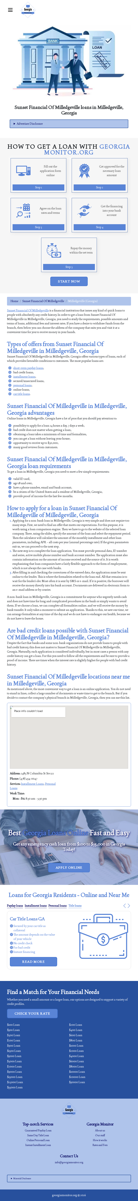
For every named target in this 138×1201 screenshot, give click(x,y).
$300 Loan (13, 1030)
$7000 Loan (14, 1066)
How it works (100, 1140)
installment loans (24, 377)
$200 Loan (75, 1025)
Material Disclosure (22, 1178)
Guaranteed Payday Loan (38, 1130)
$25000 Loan (15, 1082)
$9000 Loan (14, 1072)
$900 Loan (13, 1046)
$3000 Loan (14, 1056)
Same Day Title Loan (38, 1135)
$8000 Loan (76, 1066)
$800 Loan (75, 1040)
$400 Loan (75, 1030)
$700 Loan (13, 1040)
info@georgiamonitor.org (69, 1162)
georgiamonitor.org (64, 1195)
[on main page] (28, 10)
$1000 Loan (76, 1046)
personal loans (22, 385)
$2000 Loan (76, 1051)
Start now (69, 281)
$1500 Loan (14, 1051)
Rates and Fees (100, 1145)
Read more (33, 962)
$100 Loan (13, 1025)
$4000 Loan (76, 1056)
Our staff (100, 1135)
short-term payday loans (28, 368)
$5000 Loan (14, 1061)
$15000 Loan (14, 1077)
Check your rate (32, 1013)
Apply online (69, 867)
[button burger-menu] (10, 10)
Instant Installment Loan (38, 1145)
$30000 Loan (77, 1082)
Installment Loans (32, 784)
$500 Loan (13, 1035)
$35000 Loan (15, 1087)
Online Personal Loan (38, 1140)
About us (100, 1130)
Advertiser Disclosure (30, 124)
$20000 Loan (77, 1077)
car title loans (21, 394)
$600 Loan (75, 1035)
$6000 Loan (76, 1061)
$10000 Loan (77, 1072)
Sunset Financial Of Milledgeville (43, 301)
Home (14, 301)
